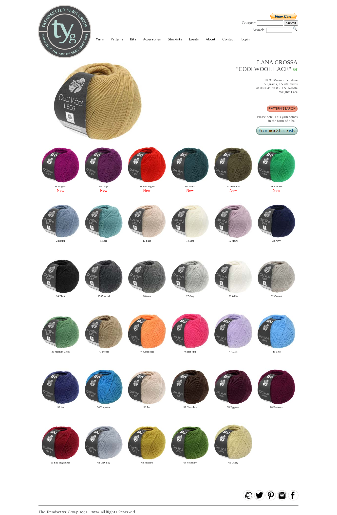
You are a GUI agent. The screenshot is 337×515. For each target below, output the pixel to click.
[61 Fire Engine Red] (60, 460)
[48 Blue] (276, 349)
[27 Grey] (190, 294)
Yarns (100, 39)
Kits (133, 39)
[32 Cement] (276, 294)
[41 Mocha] (104, 349)
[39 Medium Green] (60, 349)
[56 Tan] (147, 405)
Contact (228, 39)
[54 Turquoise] (104, 405)
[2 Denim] (60, 238)
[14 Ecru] (190, 238)
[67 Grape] (104, 183)
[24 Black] (60, 294)
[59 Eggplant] (233, 405)
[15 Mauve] (233, 238)
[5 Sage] (104, 238)
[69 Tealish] (190, 183)
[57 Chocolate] (190, 405)
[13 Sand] (147, 238)
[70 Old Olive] (233, 183)
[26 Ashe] (147, 294)
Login (245, 39)
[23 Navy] (276, 238)
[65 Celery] (233, 460)
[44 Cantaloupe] (147, 349)
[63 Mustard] (147, 460)
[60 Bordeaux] (276, 405)
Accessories (152, 39)
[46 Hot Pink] (190, 349)
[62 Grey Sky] (104, 460)
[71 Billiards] (276, 183)
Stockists (175, 39)
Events (194, 39)
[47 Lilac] (233, 349)
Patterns (117, 39)
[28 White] (233, 294)
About (210, 39)
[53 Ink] (60, 405)
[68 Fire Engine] (147, 183)
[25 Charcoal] (104, 294)
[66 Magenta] (60, 183)
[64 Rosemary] (190, 460)
